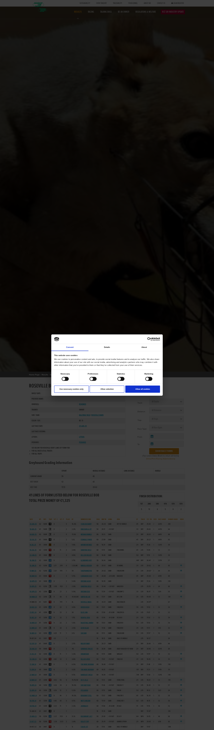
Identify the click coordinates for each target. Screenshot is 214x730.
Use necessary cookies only (71, 389)
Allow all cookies (142, 389)
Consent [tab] (70, 347)
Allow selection (107, 389)
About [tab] (144, 347)
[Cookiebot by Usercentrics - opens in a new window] (149, 339)
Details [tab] (107, 347)
